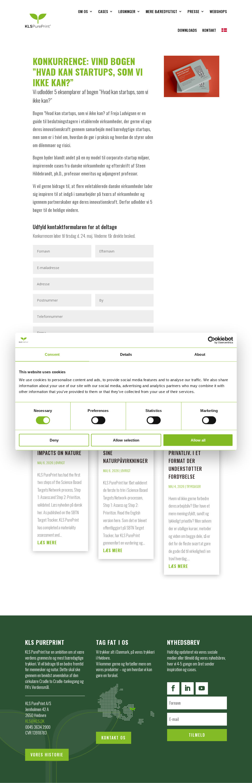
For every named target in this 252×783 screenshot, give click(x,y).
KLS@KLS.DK (35, 721)
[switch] (98, 420)
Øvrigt (60, 462)
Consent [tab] (52, 354)
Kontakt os (113, 738)
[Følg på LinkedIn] (187, 688)
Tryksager (194, 486)
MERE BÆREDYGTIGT (161, 11)
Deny (54, 440)
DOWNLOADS (187, 30)
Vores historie (47, 755)
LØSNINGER (126, 11)
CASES (103, 11)
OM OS (83, 11)
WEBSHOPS (218, 11)
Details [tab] (126, 354)
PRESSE (193, 11)
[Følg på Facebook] (173, 688)
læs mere (47, 542)
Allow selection (126, 440)
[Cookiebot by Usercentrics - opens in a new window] (211, 340)
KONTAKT (209, 30)
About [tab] (199, 354)
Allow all (198, 440)
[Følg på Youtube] (202, 688)
